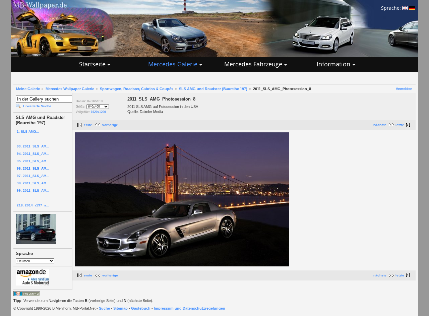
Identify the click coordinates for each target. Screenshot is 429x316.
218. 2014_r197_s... (33, 205)
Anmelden (404, 88)
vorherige (110, 125)
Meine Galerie (28, 89)
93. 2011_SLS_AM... (33, 146)
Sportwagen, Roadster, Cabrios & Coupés (136, 89)
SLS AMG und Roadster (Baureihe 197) (213, 89)
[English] (405, 8)
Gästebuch (140, 308)
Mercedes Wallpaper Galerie (70, 89)
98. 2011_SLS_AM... (33, 183)
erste (88, 125)
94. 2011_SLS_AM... (33, 153)
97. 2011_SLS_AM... (33, 176)
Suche (104, 308)
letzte (399, 125)
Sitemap (120, 308)
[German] (412, 8)
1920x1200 (98, 112)
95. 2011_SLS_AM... (33, 161)
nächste (379, 125)
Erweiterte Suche (37, 106)
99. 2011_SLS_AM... (33, 190)
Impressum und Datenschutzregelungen (189, 308)
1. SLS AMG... (28, 131)
